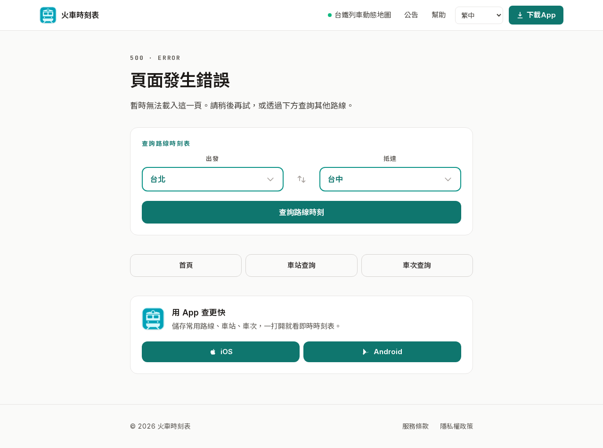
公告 (411, 14)
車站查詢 (301, 265)
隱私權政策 (456, 426)
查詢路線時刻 (301, 212)
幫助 (439, 14)
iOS (226, 351)
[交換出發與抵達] (301, 179)
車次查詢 (417, 265)
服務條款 (415, 426)
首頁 (186, 265)
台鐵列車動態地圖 (362, 14)
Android (388, 351)
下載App (541, 14)
